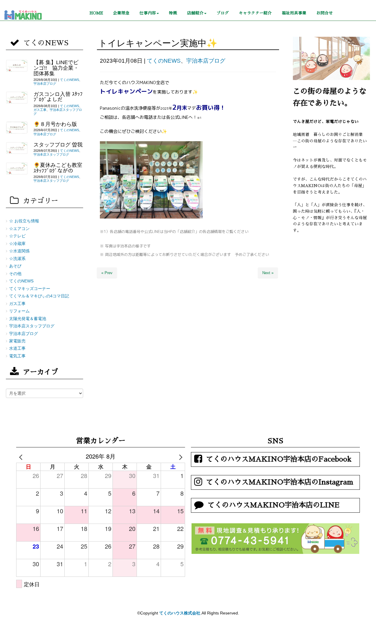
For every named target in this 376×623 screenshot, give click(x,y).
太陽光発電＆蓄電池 (27, 319)
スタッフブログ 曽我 (58, 145)
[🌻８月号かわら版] (17, 127)
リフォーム (19, 311)
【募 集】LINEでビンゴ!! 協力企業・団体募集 (56, 68)
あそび (15, 266)
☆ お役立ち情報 (24, 221)
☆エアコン (19, 228)
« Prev (107, 273)
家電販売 (17, 341)
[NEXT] (179, 456)
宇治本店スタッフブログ (51, 154)
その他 (15, 273)
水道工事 (17, 348)
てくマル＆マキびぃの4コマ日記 (39, 296)
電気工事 (17, 356)
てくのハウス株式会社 (179, 613)
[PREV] (21, 456)
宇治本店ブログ (205, 61)
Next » (267, 273)
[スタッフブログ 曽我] (17, 148)
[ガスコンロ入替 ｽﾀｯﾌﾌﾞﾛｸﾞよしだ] (17, 97)
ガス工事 (39, 109)
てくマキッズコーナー (29, 288)
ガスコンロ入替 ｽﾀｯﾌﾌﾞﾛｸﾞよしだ (58, 97)
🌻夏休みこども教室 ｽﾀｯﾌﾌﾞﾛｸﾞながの (57, 168)
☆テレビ (17, 236)
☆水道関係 (19, 251)
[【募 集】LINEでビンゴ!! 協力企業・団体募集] (17, 66)
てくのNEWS (164, 61)
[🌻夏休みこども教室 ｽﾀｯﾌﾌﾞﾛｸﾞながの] (17, 168)
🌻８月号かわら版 (55, 124)
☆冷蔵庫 (17, 243)
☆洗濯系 (17, 258)
